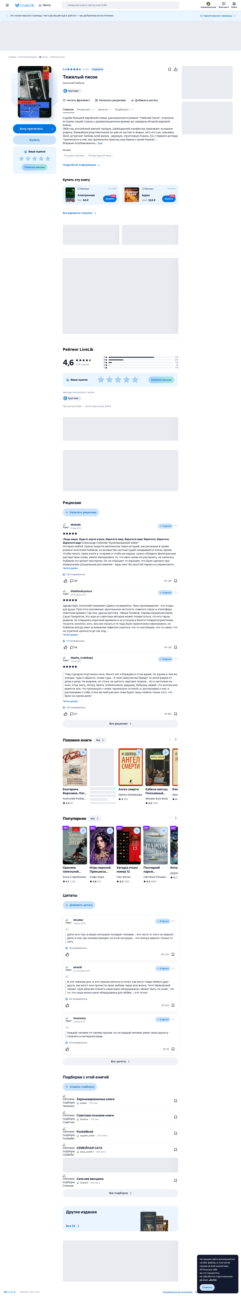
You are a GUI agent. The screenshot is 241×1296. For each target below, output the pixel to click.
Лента (47, 5)
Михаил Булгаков (156, 798)
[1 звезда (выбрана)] (68, 69)
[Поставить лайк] (65, 581)
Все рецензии (118, 723)
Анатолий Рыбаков (73, 82)
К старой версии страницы (216, 15)
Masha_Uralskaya (82, 658)
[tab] (68, 110)
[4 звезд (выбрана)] (77, 69)
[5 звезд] (47, 158)
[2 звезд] (28, 158)
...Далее (212, 1279)
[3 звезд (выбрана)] (74, 69)
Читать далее (70, 568)
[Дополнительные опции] (52, 128)
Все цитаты (118, 1061)
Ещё (100, 143)
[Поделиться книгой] (175, 69)
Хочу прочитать (31, 129)
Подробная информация (79, 165)
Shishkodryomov (81, 591)
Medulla (76, 524)
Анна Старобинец (74, 877)
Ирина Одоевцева (130, 794)
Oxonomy (79, 1018)
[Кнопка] (170, 739)
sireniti (77, 967)
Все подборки (118, 1193)
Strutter (78, 920)
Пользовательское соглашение (177, 1292)
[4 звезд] (41, 158)
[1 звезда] (21, 158)
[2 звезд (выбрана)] (71, 69)
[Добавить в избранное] (169, 69)
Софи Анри (97, 877)
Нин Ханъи (124, 877)
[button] (34, 92)
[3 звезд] (34, 158)
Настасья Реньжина (156, 877)
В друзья (166, 526)
